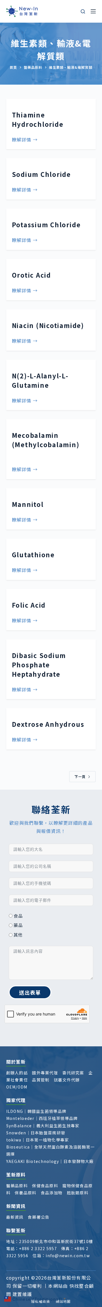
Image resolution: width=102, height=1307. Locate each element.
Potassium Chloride (46, 224)
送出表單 (30, 992)
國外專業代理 (45, 1072)
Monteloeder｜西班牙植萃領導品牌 (42, 1118)
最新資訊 (15, 1217)
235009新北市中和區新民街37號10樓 (56, 1241)
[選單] (93, 11)
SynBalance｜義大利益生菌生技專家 (43, 1125)
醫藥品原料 (17, 1185)
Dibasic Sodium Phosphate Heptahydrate (39, 664)
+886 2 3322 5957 (38, 1248)
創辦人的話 (17, 1072)
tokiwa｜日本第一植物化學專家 (37, 1140)
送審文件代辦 (67, 1080)
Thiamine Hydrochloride (37, 119)
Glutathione (33, 554)
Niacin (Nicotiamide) (48, 325)
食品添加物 (51, 1192)
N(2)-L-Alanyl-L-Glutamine (40, 380)
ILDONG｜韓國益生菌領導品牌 (36, 1111)
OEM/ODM (16, 1087)
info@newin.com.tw (68, 1255)
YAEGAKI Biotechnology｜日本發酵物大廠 (50, 1161)
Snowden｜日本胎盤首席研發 (35, 1132)
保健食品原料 (45, 1185)
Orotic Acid (31, 274)
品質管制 (40, 1080)
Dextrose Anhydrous (48, 724)
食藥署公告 (38, 1217)
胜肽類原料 (77, 1192)
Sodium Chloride (41, 174)
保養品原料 (25, 1192)
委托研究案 (73, 1072)
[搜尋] (83, 11)
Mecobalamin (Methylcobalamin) (46, 444)
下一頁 (80, 776)
